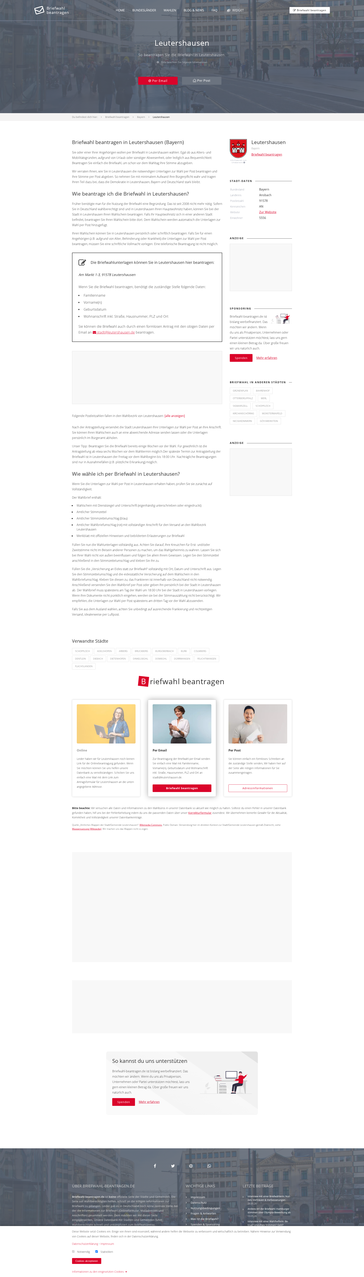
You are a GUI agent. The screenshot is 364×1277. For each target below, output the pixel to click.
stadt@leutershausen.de (115, 332)
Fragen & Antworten (203, 1213)
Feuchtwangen (206, 658)
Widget (237, 10)
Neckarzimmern (242, 421)
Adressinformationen (257, 788)
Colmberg (200, 651)
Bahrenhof (263, 390)
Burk (184, 651)
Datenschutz (199, 1202)
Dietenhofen (118, 658)
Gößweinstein (269, 421)
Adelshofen (104, 651)
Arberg (123, 651)
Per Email (159, 81)
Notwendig (83, 1251)
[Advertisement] (147, 377)
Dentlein (80, 658)
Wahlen (170, 10)
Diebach (98, 658)
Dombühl (161, 658)
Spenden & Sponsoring (205, 1224)
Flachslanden (84, 666)
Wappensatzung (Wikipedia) (86, 828)
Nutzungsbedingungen (205, 1208)
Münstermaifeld (272, 413)
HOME (120, 10)
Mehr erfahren (266, 358)
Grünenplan (240, 390)
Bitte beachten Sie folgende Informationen (183, 62)
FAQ (214, 10)
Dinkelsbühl (140, 658)
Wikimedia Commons (151, 825)
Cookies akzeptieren (86, 1261)
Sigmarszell (240, 405)
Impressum (198, 1197)
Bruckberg (141, 651)
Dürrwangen (182, 658)
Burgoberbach (164, 651)
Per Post (203, 80)
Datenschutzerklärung (85, 1244)
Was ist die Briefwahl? (205, 1219)
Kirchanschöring (243, 413)
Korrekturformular (200, 813)
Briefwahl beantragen (182, 788)
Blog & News (194, 10)
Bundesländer (144, 10)
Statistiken (106, 1251)
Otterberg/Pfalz (243, 398)
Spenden (241, 358)
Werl (264, 398)
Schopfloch (82, 651)
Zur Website (267, 212)
